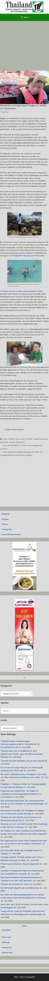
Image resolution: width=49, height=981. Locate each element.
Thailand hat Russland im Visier (15, 884)
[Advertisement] (24, 46)
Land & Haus (20, 439)
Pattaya (5, 519)
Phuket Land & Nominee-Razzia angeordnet (20, 864)
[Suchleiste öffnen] (45, 17)
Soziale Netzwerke (40, 439)
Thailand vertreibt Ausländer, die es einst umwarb (22, 761)
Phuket (29, 439)
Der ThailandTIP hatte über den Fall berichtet (27, 256)
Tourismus (4, 442)
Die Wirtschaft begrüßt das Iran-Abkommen (20, 888)
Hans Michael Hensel (11, 534)
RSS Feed (6, 937)
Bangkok (5, 514)
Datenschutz (7, 952)
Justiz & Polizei (9, 439)
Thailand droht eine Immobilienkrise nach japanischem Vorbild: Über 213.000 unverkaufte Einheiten (22, 754)
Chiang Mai (7, 529)
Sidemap (5, 942)
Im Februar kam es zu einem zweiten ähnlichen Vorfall (21, 291)
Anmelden (6, 930)
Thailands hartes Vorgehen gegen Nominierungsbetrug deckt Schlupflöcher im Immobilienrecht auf (20, 744)
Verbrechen (20, 442)
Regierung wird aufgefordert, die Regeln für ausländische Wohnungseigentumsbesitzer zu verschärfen (21, 794)
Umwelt (12, 442)
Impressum (7, 947)
